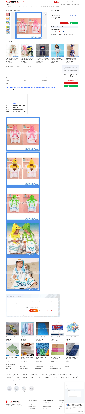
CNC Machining (20, 396)
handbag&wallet (38, 368)
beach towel (16, 374)
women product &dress (39, 366)
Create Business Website (31, 408)
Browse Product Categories (46, 404)
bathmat (70, 374)
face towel (17, 377)
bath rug (40, 377)
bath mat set (47, 377)
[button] (45, 25)
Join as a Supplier (30, 402)
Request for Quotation (45, 402)
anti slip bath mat (74, 377)
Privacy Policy (61, 408)
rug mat (17, 380)
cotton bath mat (9, 380)
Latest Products (44, 408)
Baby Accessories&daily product (55, 368)
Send (81, 411)
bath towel (9, 374)
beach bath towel (44, 374)
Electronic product (9, 368)
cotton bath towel (53, 374)
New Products (22, 366)
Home (6, 6)
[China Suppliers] (12, 2)
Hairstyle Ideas (14, 396)
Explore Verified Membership (31, 406)
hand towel (33, 377)
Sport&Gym (67, 366)
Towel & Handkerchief (14, 6)
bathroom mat (25, 377)
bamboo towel (9, 377)
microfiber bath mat (64, 377)
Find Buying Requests (30, 404)
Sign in (75, 1)
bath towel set (24, 380)
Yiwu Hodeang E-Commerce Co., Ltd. (58, 26)
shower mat (55, 377)
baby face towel (62, 374)
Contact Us (60, 404)
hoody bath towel (34, 374)
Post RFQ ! (51, 310)
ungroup (51, 366)
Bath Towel (20, 6)
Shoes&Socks (8, 366)
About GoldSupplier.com (62, 402)
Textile (9, 6)
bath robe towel (24, 374)
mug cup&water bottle (24, 368)
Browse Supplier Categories (46, 406)
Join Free (77, 1)
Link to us (60, 406)
